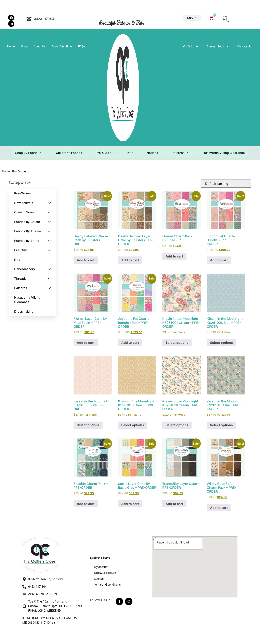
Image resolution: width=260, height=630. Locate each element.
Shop (24, 46)
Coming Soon (215, 46)
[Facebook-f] (119, 601)
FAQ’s (82, 46)
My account (101, 567)
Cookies (99, 578)
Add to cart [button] (85, 260)
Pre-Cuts (102, 153)
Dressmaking (23, 311)
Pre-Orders (22, 193)
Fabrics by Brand (26, 241)
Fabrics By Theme (27, 231)
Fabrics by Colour (27, 222)
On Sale (188, 46)
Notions (152, 153)
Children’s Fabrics (69, 153)
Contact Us (244, 46)
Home (11, 46)
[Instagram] (128, 601)
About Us (40, 46)
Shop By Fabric (26, 153)
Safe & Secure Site (105, 572)
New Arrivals (23, 203)
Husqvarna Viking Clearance (224, 153)
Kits (130, 153)
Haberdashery (24, 269)
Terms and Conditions (107, 584)
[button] (226, 19)
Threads (20, 278)
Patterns (178, 153)
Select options (177, 343)
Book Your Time (62, 46)
